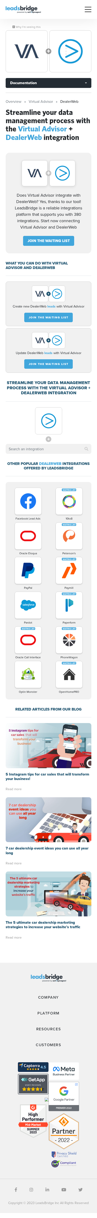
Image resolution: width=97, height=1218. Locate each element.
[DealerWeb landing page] (70, 51)
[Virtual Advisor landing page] (27, 51)
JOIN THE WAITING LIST (49, 240)
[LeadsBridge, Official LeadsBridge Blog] (23, 9)
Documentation (23, 83)
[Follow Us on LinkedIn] (47, 1190)
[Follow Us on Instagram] (31, 1190)
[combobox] (48, 449)
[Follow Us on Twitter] (80, 1190)
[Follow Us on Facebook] (16, 1190)
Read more (14, 789)
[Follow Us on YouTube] (63, 1190)
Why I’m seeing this (28, 27)
